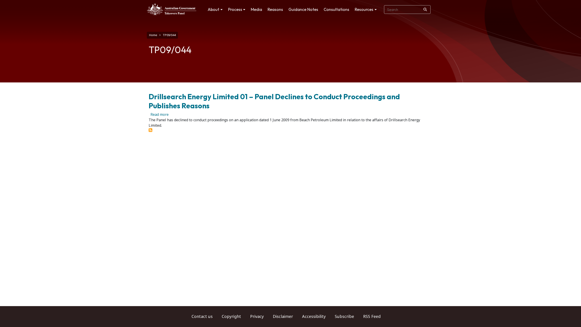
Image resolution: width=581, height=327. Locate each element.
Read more (159, 114)
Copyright (231, 317)
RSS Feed (372, 317)
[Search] (425, 9)
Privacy (257, 317)
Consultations (336, 9)
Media (256, 9)
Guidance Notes (303, 9)
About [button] (213, 9)
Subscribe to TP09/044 (150, 130)
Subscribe (344, 317)
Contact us (202, 317)
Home (153, 35)
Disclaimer (283, 317)
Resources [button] (364, 9)
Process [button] (235, 9)
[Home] (171, 9)
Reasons (275, 9)
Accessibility (314, 317)
